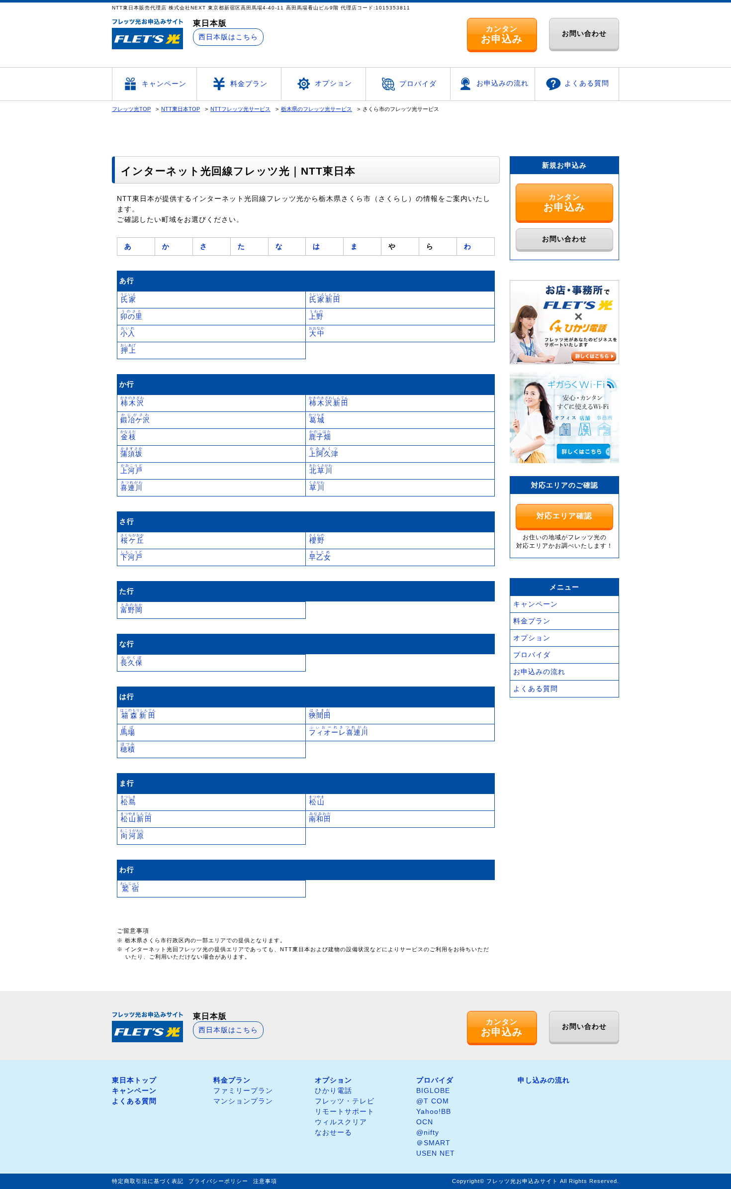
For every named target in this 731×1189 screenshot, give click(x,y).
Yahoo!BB (433, 1111)
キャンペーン (164, 84)
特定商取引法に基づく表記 (147, 1181)
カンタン (502, 34)
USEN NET (435, 1153)
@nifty (427, 1132)
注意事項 (265, 1181)
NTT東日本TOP (180, 109)
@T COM (432, 1101)
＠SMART (433, 1143)
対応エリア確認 (564, 515)
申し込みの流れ (544, 1080)
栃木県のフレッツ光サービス (316, 109)
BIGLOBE (433, 1090)
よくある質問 (586, 83)
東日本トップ (134, 1080)
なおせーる (333, 1132)
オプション (333, 83)
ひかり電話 (333, 1090)
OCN (424, 1122)
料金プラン (249, 84)
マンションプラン (243, 1101)
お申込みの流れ (502, 83)
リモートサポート (344, 1111)
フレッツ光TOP (131, 109)
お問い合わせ (584, 33)
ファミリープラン (243, 1090)
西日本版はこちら (228, 37)
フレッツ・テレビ (344, 1101)
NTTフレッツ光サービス (240, 109)
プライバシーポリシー (218, 1181)
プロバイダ (418, 84)
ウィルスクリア (341, 1122)
